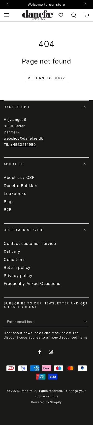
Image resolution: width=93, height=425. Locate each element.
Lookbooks (15, 193)
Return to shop (46, 78)
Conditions (15, 259)
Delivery (12, 251)
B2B (8, 209)
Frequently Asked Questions (32, 283)
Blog (8, 201)
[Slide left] (8, 4)
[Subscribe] (86, 322)
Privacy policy (18, 275)
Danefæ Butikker (20, 185)
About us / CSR (19, 177)
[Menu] (6, 15)
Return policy (17, 267)
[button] (73, 15)
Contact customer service (30, 243)
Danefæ (27, 391)
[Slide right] (85, 4)
